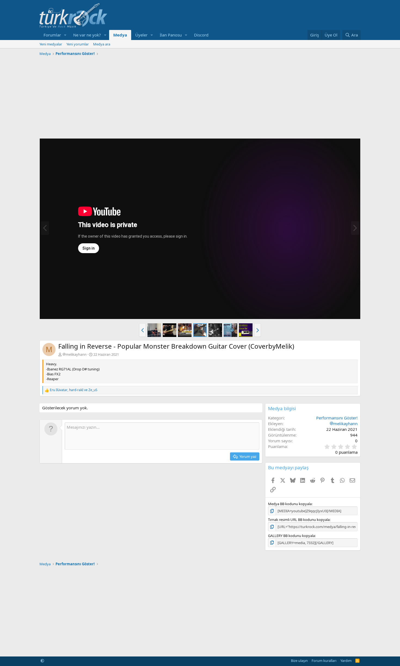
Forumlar (52, 35)
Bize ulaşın (299, 660)
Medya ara (101, 44)
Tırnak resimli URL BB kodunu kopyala (299, 519)
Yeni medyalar (50, 44)
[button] (65, 35)
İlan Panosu (171, 35)
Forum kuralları (324, 660)
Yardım (346, 660)
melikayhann (76, 354)
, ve (73, 390)
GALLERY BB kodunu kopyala (291, 535)
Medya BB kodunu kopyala (290, 503)
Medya (120, 35)
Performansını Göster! (337, 418)
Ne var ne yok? (87, 35)
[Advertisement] (200, 96)
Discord (201, 35)
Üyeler (141, 35)
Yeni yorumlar (77, 44)
